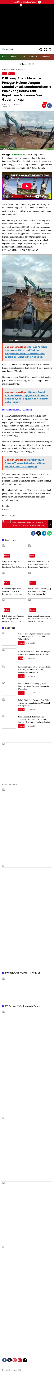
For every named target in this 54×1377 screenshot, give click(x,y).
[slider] (25, 340)
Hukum (11, 74)
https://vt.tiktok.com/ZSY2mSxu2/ (17, 410)
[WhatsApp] (49, 533)
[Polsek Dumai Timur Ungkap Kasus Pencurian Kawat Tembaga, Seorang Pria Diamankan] (40, 578)
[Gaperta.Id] (7, 49)
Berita (5, 74)
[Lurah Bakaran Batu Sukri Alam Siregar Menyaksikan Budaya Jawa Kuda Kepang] (40, 551)
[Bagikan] (49, 105)
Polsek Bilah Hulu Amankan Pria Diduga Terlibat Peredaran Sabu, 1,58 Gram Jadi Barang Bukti (13, 619)
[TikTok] (25, 1360)
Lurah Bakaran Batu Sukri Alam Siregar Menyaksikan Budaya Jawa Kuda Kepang (38, 564)
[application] (27, 299)
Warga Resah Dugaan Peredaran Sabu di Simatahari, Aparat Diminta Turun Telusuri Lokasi (13, 564)
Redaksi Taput (6, 105)
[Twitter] (38, 533)
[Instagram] (14, 1360)
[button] (40, 49)
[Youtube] (20, 1360)
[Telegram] (44, 533)
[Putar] (5, 340)
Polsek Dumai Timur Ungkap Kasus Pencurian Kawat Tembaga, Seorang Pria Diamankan (39, 592)
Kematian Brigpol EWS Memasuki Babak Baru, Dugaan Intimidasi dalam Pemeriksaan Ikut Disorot (12, 592)
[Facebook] (33, 533)
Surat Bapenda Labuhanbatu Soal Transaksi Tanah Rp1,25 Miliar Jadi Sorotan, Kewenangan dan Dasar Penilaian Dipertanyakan (39, 619)
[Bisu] (43, 340)
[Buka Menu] (45, 49)
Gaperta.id (18, 154)
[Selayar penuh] (48, 340)
